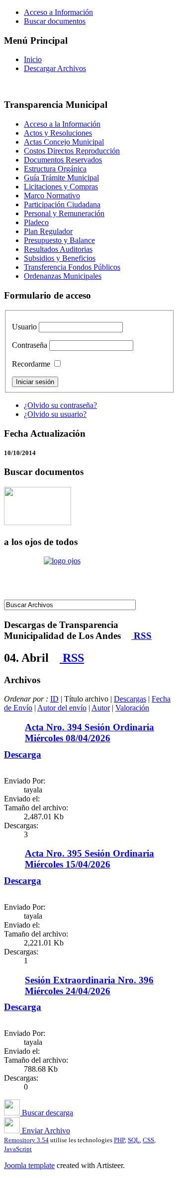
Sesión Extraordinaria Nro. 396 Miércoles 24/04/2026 (89, 985)
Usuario (24, 326)
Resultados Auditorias (58, 249)
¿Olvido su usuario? (55, 414)
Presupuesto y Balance (59, 240)
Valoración (132, 708)
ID (54, 699)
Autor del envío (62, 708)
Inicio (33, 59)
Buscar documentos (55, 21)
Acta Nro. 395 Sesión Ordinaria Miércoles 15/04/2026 (89, 858)
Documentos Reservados (63, 160)
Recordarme (31, 364)
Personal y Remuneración (64, 213)
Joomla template (29, 1165)
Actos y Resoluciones (58, 133)
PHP (119, 1140)
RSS (141, 635)
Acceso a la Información (62, 124)
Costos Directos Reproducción (72, 151)
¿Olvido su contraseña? (60, 405)
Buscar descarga (46, 1112)
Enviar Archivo (45, 1130)
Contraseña (29, 345)
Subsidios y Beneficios (59, 258)
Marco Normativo (52, 195)
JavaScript (18, 1149)
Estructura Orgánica (55, 168)
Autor (100, 708)
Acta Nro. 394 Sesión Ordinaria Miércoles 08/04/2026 (89, 732)
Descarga (22, 754)
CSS (148, 1140)
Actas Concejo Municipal (64, 142)
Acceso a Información (58, 12)
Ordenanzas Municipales (62, 276)
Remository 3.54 (26, 1140)
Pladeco (36, 222)
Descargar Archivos (55, 68)
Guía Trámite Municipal (61, 177)
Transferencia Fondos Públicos (72, 267)
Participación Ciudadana (62, 204)
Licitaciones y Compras (61, 186)
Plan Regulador (48, 231)
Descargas (130, 699)
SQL (134, 1140)
